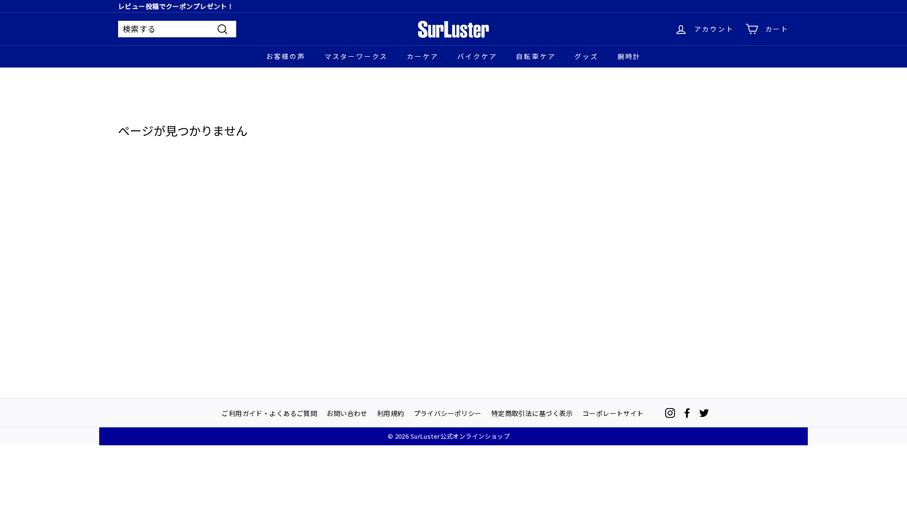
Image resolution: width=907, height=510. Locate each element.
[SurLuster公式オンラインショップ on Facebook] (687, 413)
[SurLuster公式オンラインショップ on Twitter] (704, 413)
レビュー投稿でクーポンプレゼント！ (176, 6)
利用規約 (390, 412)
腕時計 (629, 56)
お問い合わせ (347, 412)
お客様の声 (286, 56)
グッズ (586, 56)
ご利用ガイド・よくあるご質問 (269, 412)
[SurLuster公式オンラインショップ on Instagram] (670, 413)
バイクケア (477, 56)
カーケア (422, 56)
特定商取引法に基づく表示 (532, 412)
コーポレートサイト (613, 412)
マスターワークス (356, 56)
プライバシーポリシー (448, 412)
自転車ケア (536, 56)
